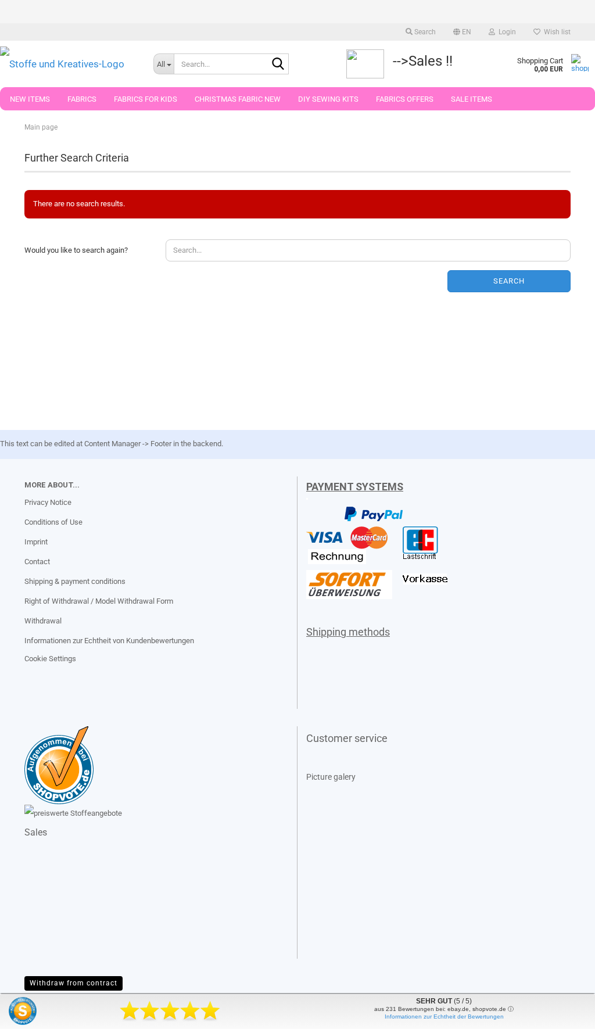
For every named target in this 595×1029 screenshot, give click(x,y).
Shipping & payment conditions (75, 581)
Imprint (36, 541)
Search (509, 281)
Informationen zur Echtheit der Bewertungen (444, 1016)
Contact (37, 561)
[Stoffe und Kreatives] (68, 64)
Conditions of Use (53, 522)
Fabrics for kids (145, 99)
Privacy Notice (47, 502)
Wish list (555, 32)
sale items (471, 99)
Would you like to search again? (76, 250)
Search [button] (424, 32)
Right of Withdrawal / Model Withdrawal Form (98, 601)
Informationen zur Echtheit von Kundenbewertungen (109, 640)
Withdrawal (43, 620)
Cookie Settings (50, 658)
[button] (462, 32)
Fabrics (81, 99)
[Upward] (32, 1011)
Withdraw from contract (73, 983)
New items (30, 99)
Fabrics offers (404, 99)
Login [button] (505, 32)
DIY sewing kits (328, 99)
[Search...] (278, 64)
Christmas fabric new (238, 99)
